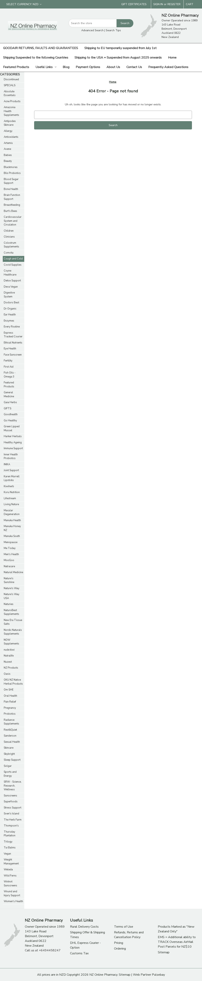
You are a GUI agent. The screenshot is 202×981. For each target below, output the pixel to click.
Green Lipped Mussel (12, 428)
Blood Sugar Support (11, 181)
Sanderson (10, 736)
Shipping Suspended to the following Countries (35, 57)
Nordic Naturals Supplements (13, 632)
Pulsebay (158, 975)
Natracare (9, 566)
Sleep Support (12, 760)
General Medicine (9, 394)
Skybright (9, 754)
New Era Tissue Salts (13, 622)
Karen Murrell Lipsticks (12, 478)
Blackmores (11, 167)
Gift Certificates (134, 4)
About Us (113, 67)
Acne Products (12, 101)
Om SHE (8, 689)
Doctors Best (11, 302)
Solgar (8, 766)
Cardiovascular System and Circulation (13, 220)
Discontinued (11, 79)
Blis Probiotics (12, 173)
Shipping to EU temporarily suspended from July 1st (120, 48)
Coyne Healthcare (10, 272)
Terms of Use (123, 926)
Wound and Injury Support (12, 893)
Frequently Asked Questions (168, 67)
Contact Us (134, 67)
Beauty (8, 161)
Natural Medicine (13, 572)
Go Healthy (10, 420)
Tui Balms (10, 847)
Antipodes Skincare (10, 123)
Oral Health (10, 696)
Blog (66, 67)
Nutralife (9, 655)
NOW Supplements (11, 642)
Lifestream (10, 498)
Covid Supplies (13, 265)
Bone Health (11, 189)
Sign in (158, 4)
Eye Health (10, 348)
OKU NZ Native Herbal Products (13, 682)
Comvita (8, 253)
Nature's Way (11, 588)
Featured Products (16, 67)
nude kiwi (9, 650)
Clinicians (9, 237)
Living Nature (11, 504)
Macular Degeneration (12, 512)
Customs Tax (79, 953)
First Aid (8, 367)
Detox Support (12, 280)
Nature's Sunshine (9, 580)
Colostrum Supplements (11, 245)
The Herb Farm (13, 820)
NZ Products (11, 668)
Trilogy (8, 841)
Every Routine (12, 326)
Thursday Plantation (9, 834)
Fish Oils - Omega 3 (10, 374)
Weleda (8, 869)
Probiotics (10, 714)
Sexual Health (12, 742)
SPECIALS (9, 85)
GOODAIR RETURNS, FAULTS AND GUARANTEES (40, 48)
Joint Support (11, 470)
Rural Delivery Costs (84, 926)
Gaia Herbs (10, 402)
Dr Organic (10, 308)
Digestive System (9, 294)
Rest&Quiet (10, 730)
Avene (7, 149)
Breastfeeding (12, 205)
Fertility (8, 360)
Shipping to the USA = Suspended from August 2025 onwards (118, 57)
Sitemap (163, 952)
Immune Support (13, 448)
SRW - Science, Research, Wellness (13, 785)
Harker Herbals (13, 436)
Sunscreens (10, 795)
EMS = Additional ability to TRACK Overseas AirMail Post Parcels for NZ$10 (177, 942)
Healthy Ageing (13, 442)
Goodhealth (11, 414)
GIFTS (7, 408)
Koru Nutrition (12, 492)
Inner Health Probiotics (11, 456)
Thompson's (11, 825)
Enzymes (9, 321)
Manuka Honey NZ (12, 528)
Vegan (7, 854)
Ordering (120, 948)
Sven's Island (11, 813)
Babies (8, 155)
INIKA (7, 464)
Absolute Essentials (10, 93)
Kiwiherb (9, 486)
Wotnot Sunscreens (10, 883)
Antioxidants (11, 137)
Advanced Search (92, 30)
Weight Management (11, 861)
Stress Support (12, 807)
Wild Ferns (10, 875)
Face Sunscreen (13, 355)
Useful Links (44, 67)
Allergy (8, 131)
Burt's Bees (10, 211)
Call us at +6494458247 (43, 950)
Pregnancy (10, 708)
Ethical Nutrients (13, 342)
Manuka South (12, 536)
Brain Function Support (12, 197)
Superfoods (11, 801)
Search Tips (113, 30)
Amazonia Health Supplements (11, 111)
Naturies (8, 604)
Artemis (8, 143)
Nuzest (8, 662)
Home (172, 57)
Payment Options (88, 67)
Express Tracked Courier (13, 335)
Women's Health (13, 901)
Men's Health (11, 554)
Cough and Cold (13, 258)
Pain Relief (10, 702)
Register (173, 4)
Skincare (8, 748)
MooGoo (9, 560)
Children (9, 231)
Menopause (10, 542)
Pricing (118, 943)
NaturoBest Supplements (11, 612)
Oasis (7, 674)
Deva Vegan (11, 287)
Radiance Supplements (11, 722)
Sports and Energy (10, 774)
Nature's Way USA (11, 596)
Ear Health (10, 314)
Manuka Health (12, 520)
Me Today (10, 548)
